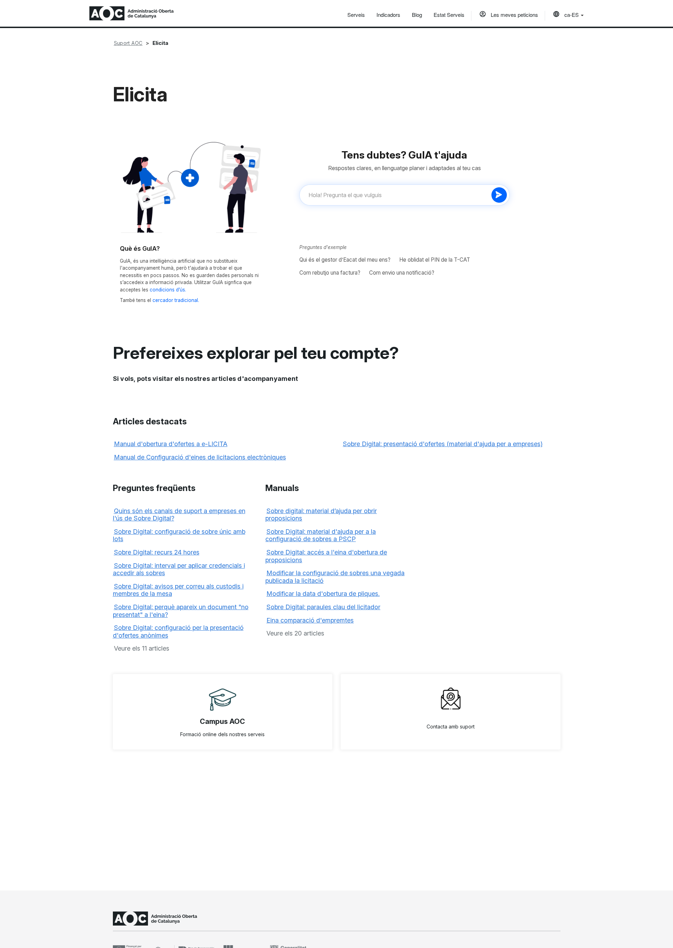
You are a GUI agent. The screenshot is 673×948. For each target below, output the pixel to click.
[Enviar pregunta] (499, 195)
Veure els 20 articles (295, 633)
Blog (417, 14)
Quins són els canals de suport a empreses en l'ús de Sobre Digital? (179, 514)
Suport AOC (128, 43)
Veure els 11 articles (141, 648)
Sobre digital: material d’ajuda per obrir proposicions (321, 514)
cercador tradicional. (175, 300)
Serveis (356, 14)
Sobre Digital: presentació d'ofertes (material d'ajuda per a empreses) (443, 444)
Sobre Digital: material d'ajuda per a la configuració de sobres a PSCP (320, 535)
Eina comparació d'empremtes (310, 620)
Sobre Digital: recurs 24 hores (156, 552)
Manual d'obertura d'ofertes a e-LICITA (170, 444)
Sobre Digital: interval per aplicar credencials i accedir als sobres (179, 569)
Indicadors (388, 14)
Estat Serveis (449, 14)
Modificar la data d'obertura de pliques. (323, 593)
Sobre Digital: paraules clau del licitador (323, 607)
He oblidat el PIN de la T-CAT (434, 259)
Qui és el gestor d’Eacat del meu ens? (344, 259)
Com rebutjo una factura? (329, 272)
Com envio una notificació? (401, 272)
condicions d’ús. (168, 290)
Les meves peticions (513, 14)
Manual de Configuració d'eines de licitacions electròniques (200, 457)
